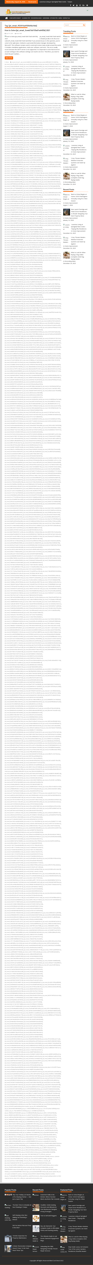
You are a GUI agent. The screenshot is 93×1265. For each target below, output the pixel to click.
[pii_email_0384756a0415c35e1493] (14, 75)
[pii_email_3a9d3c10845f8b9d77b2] (14, 293)
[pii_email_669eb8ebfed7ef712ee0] (33, 519)
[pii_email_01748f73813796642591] (52, 64)
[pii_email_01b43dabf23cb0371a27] (52, 66)
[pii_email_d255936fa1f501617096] (14, 978)
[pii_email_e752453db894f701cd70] (33, 1063)
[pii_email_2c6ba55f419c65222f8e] (14, 232)
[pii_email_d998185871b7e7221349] (51, 1013)
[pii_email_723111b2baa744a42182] (14, 571)
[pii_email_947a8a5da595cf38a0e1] (14, 734)
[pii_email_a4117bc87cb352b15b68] (14, 793)
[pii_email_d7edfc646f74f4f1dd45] (32, 1008)
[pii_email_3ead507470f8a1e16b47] (32, 321)
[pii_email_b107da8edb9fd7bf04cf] (33, 843)
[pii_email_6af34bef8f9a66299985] (13, 543)
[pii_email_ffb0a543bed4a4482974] (51, 1104)
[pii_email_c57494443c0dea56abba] (14, 934)
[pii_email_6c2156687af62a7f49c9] (52, 545)
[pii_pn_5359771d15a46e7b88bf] (48, 1121)
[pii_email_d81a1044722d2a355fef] (14, 1010)
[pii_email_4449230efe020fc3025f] (32, 349)
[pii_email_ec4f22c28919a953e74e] (33, 1074)
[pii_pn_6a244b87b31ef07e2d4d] (30, 1128)
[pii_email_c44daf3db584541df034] (32, 930)
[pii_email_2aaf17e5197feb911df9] (32, 225)
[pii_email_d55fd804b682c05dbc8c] (14, 993)
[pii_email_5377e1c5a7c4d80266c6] (33, 417)
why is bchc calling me (19, 1178)
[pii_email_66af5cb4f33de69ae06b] (14, 521)
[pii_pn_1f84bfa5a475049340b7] (13, 1113)
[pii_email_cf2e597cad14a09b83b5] (14, 963)
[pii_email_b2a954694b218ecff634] (33, 858)
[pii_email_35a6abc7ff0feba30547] (51, 271)
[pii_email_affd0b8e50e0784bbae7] (32, 836)
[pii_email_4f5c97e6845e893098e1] (33, 403)
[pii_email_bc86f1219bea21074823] (33, 900)
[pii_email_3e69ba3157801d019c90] (14, 319)
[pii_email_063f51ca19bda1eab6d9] (33, 81)
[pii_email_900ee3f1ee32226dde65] (33, 715)
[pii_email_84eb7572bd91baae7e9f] (14, 647)
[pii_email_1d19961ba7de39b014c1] (33, 171)
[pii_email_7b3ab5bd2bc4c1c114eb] (32, 606)
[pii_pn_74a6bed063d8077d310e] (31, 1130)
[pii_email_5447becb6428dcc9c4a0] (51, 421)
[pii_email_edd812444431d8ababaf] (14, 1078)
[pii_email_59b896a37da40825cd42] (33, 447)
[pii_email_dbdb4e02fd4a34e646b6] (14, 1024)
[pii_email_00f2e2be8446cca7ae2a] (33, 64)
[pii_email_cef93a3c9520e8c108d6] (33, 960)
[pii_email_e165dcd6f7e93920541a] (14, 1047)
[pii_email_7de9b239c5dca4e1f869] (14, 617)
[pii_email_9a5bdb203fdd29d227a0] (33, 760)
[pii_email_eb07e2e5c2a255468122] (52, 1071)
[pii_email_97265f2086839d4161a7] (52, 745)
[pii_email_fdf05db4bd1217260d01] (14, 1102)
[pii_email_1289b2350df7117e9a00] (33, 125)
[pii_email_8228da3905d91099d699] (50, 634)
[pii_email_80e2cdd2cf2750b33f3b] (51, 630)
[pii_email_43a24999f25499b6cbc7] (14, 343)
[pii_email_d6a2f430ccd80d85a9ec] (14, 1002)
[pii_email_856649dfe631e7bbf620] (52, 649)
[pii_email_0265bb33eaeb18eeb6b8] (33, 71)
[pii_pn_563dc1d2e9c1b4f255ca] (13, 1124)
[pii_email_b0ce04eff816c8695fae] (51, 841)
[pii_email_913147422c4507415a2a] (14, 723)
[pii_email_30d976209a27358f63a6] (34, 251)
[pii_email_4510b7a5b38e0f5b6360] (33, 351)
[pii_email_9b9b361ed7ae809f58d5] (33, 765)
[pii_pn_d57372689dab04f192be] (31, 1143)
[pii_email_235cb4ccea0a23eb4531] (14, 192)
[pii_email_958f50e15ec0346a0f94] (51, 739)
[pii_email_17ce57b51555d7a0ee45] (33, 149)
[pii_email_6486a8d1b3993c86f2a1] (14, 506)
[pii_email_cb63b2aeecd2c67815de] (14, 947)
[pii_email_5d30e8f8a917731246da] (52, 471)
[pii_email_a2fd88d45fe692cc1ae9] (14, 789)
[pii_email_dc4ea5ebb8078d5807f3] (33, 1024)
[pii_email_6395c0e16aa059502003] (14, 501)
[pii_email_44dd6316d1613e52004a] (14, 351)
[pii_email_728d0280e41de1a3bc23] (14, 573)
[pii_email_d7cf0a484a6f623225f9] (13, 1008)
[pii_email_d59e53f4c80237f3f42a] (33, 995)
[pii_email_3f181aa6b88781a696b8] (14, 323)
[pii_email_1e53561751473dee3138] (33, 173)
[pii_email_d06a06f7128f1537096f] (32, 965)
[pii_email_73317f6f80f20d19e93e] (33, 575)
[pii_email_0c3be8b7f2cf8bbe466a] (52, 103)
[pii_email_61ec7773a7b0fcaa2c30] (14, 497)
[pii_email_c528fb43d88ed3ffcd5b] (51, 932)
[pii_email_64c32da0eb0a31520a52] (14, 508)
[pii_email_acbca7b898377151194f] (52, 821)
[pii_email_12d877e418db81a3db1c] (14, 129)
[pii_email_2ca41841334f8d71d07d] (51, 232)
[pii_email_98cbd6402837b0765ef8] (33, 754)
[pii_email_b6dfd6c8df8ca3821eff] (51, 873)
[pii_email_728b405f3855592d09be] (52, 571)
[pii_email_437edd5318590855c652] (14, 340)
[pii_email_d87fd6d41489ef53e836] (51, 1010)
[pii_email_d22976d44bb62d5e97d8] (33, 976)
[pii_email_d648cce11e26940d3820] (14, 997)
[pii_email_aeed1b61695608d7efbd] (33, 832)
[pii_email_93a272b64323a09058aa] (14, 730)
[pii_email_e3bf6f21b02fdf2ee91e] (52, 1054)
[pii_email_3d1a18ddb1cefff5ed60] (33, 310)
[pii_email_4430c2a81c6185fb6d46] (52, 347)
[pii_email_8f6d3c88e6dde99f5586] (33, 710)
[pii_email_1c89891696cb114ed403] (14, 169)
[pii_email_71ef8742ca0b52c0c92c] (14, 569)
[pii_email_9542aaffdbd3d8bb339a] (32, 739)
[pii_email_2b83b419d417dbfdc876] (51, 225)
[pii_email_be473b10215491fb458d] (33, 910)
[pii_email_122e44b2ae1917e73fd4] (14, 123)
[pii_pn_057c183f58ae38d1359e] (38, 1106)
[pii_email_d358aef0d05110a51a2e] (14, 987)
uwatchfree (25, 1176)
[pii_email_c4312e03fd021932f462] (14, 930)
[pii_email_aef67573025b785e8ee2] (14, 834)
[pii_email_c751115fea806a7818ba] (14, 941)
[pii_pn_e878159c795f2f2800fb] (18, 1145)
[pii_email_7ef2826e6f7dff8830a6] (51, 621)
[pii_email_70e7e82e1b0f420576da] (14, 564)
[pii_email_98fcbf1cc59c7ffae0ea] (51, 754)
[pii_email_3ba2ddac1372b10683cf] (33, 299)
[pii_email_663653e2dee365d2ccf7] (14, 519)
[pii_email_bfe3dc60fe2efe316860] (13, 917)
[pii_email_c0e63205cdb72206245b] (14, 923)
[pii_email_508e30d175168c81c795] (14, 408)
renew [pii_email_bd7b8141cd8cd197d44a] (33, 1174)
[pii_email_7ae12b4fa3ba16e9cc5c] (52, 604)
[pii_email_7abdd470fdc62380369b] (33, 604)
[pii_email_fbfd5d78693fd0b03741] (14, 1100)
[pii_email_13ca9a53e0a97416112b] (33, 134)
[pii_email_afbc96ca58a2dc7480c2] (51, 834)
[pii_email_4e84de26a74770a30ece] (14, 401)
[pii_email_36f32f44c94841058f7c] (33, 277)
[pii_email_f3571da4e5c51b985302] (33, 1084)
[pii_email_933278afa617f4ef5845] (52, 728)
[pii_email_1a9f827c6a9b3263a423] (33, 155)
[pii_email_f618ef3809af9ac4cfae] (31, 1089)
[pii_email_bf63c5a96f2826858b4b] (52, 915)
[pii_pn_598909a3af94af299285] (30, 1126)
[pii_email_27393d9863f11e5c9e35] (33, 212)
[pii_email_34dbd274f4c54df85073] (33, 269)
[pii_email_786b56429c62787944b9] (33, 595)
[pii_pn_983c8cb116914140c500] (13, 1137)
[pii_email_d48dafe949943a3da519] (33, 989)
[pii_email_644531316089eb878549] (32, 504)
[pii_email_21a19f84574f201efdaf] (13, 186)
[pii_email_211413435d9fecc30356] (33, 184)
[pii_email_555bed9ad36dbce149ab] (51, 427)
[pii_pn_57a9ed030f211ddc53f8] (48, 1124)
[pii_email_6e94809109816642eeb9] (51, 556)
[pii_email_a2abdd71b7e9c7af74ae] (14, 786)
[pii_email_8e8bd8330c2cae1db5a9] (33, 704)
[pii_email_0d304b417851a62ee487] (51, 108)
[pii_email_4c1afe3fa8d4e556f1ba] (51, 386)
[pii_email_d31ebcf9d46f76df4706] (33, 984)
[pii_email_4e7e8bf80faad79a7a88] (52, 399)
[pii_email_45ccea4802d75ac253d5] (14, 353)
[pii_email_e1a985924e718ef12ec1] (52, 1047)
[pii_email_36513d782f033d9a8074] (14, 273)
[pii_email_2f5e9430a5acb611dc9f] (33, 242)
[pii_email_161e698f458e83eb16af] (52, 140)
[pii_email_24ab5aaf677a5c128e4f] (52, 201)
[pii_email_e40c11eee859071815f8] (14, 1056)
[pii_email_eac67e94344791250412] (32, 1071)
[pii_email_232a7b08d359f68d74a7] (33, 190)
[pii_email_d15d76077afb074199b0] (33, 971)
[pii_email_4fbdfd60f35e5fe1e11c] (51, 403)
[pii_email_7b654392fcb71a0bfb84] (52, 606)
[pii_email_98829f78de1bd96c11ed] (14, 754)
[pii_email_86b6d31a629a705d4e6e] (14, 658)
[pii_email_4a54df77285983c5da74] (14, 380)
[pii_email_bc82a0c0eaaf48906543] (14, 900)
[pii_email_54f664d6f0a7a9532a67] (14, 427)
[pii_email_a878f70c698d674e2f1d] (52, 808)
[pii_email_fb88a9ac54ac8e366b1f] (51, 1097)
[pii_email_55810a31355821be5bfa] (33, 430)
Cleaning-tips (26, 18)
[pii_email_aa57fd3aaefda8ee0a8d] (33, 817)
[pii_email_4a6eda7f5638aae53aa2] (52, 380)
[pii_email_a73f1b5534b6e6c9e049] (33, 804)
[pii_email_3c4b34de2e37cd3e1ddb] (51, 303)
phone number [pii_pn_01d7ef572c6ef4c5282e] (38, 1165)
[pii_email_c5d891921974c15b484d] (33, 934)
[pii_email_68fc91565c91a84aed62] (52, 532)
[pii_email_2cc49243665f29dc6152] (33, 234)
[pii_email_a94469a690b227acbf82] (33, 812)
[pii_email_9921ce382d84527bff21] (14, 756)
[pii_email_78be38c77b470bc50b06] (33, 597)
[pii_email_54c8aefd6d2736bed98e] (33, 425)
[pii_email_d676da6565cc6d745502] (14, 1000)
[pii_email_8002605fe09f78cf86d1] (13, 628)
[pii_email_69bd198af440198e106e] (33, 538)
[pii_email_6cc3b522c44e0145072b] (14, 549)
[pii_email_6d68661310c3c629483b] (51, 551)
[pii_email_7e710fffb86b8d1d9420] (14, 621)
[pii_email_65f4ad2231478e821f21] (32, 517)
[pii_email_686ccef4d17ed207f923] (14, 527)
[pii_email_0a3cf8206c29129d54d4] (14, 95)
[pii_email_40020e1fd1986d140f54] (32, 325)
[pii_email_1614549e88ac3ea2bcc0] (33, 140)
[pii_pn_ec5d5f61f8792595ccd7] (13, 1148)
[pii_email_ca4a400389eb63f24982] (32, 945)
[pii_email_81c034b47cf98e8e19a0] (52, 632)
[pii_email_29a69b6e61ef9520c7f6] (33, 223)
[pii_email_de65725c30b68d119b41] (33, 1037)
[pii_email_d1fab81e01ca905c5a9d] (33, 973)
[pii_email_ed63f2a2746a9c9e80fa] (51, 1076)
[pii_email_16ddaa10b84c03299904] (51, 145)
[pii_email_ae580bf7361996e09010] (33, 830)
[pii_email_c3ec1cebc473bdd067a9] (32, 928)
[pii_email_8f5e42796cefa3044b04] (51, 708)
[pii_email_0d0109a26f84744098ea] (32, 108)
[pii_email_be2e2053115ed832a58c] (14, 908)
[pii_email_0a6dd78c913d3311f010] (33, 97)
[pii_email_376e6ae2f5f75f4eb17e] (51, 279)
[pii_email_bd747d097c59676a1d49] (33, 904)
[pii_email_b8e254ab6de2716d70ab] (14, 882)
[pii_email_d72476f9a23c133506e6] (33, 1004)
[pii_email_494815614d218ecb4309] (14, 373)
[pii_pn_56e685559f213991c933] (30, 1124)
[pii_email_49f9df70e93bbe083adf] (32, 377)
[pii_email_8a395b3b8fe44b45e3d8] (33, 680)
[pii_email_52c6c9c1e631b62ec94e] (32, 414)
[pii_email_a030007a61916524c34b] (14, 773)
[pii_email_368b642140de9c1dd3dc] (14, 275)
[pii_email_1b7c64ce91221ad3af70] (33, 164)
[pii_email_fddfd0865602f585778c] (51, 1100)
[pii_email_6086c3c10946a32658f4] (51, 486)
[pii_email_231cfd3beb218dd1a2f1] (14, 190)
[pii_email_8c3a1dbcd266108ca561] (14, 693)
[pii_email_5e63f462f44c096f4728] (51, 477)
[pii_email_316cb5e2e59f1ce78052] (32, 253)
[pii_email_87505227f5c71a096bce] (14, 662)
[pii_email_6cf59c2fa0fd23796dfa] (51, 549)
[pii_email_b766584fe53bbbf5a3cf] (52, 876)
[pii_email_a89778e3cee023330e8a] (14, 810)
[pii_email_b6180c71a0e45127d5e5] (33, 871)
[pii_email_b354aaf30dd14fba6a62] (33, 860)
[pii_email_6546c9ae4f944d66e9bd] (33, 512)
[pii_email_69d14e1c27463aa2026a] (14, 541)
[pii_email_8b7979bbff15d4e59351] (33, 691)
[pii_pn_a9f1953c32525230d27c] (48, 1137)
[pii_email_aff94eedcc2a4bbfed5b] (14, 836)
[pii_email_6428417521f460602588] (51, 501)
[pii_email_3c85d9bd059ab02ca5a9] (51, 306)
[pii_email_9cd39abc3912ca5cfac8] (52, 765)
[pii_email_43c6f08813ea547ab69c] (52, 343)
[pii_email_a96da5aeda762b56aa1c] (14, 815)
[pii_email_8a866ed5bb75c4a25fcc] (14, 684)
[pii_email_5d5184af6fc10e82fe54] (33, 473)
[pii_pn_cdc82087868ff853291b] (30, 1141)
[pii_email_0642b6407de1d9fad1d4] (14, 84)
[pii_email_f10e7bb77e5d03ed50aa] (14, 1082)
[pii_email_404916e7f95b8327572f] (52, 327)
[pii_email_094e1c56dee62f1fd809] (14, 92)
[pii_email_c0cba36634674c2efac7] (52, 921)
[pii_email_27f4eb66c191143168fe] (33, 216)
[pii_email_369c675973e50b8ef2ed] (33, 275)
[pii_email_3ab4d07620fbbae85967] (14, 295)
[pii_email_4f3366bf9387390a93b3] (14, 403)
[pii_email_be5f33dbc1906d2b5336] (14, 913)
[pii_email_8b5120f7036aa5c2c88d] (52, 686)
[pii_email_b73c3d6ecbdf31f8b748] (14, 876)
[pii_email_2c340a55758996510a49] (14, 229)
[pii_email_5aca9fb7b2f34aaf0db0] (51, 451)
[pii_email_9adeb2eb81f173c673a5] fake (34, 762)
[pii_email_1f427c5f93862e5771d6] (14, 177)
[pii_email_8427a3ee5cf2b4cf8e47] (33, 643)
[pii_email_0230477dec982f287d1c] (33, 68)
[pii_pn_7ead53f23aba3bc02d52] (49, 1130)
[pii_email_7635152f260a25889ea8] (14, 591)
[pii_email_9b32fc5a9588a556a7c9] (14, 765)
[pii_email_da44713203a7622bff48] (33, 1017)
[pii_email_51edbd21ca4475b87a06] (14, 410)
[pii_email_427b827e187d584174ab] (14, 336)
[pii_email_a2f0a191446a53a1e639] (52, 786)
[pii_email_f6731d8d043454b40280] (50, 1089)
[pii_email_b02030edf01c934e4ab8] (14, 839)
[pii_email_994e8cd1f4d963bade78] (14, 758)
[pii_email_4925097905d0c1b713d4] (51, 371)
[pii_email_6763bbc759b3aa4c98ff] (51, 521)
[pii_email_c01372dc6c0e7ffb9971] (32, 917)
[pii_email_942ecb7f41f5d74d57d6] (52, 732)
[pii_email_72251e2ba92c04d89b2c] (32, 569)
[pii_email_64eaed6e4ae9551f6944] (14, 510)
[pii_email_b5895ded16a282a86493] (14, 871)
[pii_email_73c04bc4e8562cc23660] (33, 580)
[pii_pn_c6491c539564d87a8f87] (13, 1141)
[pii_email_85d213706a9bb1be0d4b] (33, 651)
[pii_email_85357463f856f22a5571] (51, 647)
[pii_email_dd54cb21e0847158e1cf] (33, 1028)
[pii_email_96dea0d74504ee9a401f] (14, 743)
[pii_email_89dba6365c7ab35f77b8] (14, 678)
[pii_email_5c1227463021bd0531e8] (52, 464)
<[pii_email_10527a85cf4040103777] (31, 1154)
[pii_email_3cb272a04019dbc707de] (33, 308)
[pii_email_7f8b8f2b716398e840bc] (14, 625)
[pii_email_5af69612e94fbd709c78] (52, 458)
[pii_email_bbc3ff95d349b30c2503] (33, 893)
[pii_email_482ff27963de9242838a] (52, 364)
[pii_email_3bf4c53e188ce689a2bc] (33, 301)
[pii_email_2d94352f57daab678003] (14, 238)
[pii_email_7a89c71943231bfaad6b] (32, 601)
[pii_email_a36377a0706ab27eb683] (14, 791)
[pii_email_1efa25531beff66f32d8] (51, 173)
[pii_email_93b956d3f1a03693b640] (14, 732)
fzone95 (46, 1161)
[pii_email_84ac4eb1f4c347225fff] (32, 645)
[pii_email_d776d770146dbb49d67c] (14, 1006)
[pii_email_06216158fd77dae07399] (14, 81)
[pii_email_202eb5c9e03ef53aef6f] (13, 182)
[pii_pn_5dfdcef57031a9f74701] (48, 1126)
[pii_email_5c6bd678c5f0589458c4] (32, 469)
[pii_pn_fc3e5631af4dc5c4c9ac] (30, 1152)
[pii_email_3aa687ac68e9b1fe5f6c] (52, 293)
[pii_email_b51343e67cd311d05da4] (33, 867)
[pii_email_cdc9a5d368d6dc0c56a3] (33, 956)
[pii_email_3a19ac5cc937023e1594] (14, 290)
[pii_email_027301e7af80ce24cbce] (14, 73)
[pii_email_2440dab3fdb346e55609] (33, 197)
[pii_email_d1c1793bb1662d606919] (14, 973)
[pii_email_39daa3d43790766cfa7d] (14, 288)
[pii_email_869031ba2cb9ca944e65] (33, 656)
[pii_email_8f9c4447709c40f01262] (51, 710)
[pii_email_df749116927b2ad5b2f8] (14, 1041)
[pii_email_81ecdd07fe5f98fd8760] (14, 634)
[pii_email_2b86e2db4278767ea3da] (14, 227)
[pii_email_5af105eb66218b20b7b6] (33, 456)
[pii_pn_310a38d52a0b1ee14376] (47, 1115)
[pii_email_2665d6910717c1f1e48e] (14, 210)
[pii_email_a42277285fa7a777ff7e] (33, 793)
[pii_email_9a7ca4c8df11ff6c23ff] (51, 760)
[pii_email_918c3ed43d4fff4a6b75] (52, 723)
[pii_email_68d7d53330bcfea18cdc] (33, 530)
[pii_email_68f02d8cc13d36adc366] (33, 532)
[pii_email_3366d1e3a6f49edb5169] (14, 262)
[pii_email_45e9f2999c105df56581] (33, 353)
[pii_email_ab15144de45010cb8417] (14, 819)
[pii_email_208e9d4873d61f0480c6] (51, 182)
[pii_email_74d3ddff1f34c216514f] (33, 584)
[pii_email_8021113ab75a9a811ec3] (51, 628)
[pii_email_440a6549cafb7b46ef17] (51, 345)
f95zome (36, 1161)
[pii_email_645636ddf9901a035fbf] (52, 504)
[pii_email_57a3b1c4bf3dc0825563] (14, 438)
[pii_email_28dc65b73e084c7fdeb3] (52, 221)
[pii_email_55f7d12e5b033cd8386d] (33, 434)
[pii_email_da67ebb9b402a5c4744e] (14, 1019)
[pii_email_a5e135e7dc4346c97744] (14, 799)
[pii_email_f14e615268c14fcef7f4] (32, 1082)
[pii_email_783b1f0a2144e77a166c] (14, 595)
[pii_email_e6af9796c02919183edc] (14, 1060)
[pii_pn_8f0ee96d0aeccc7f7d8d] (13, 1134)
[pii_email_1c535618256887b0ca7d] (51, 166)
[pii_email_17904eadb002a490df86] (14, 149)
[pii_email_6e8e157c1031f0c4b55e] (33, 556)
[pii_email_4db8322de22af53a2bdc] (14, 393)
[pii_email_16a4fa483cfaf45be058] (33, 145)
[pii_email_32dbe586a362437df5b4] (14, 260)
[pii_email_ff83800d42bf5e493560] (14, 1104)
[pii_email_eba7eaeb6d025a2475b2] (14, 1074)
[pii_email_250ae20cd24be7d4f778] (51, 203)
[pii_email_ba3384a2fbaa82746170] (14, 886)
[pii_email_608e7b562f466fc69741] (14, 488)
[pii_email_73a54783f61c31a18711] (14, 580)
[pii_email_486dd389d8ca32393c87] (32, 366)
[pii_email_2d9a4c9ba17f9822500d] (33, 238)
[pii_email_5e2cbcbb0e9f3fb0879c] (33, 477)
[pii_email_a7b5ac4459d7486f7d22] (33, 806)
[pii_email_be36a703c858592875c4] (33, 908)
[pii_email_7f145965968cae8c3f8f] (13, 623)
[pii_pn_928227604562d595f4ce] (30, 1134)
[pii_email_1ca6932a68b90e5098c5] (33, 169)
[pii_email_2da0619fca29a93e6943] (52, 238)
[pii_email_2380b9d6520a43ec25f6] (52, 192)
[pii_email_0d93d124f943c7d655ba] (14, 110)
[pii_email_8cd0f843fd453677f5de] (14, 695)
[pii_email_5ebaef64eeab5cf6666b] (33, 480)
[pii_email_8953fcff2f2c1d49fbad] (50, 673)
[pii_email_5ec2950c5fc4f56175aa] (51, 480)
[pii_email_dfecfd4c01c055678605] (32, 1043)
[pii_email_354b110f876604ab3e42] (14, 271)
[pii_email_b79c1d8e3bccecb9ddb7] (14, 878)
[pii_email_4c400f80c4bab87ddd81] (14, 388)
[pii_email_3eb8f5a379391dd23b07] (51, 321)
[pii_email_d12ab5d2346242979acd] (14, 969)
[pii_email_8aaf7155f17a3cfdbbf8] (32, 684)
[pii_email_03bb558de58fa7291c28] (33, 75)
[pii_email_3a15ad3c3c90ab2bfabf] (33, 288)
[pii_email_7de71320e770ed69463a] (33, 615)
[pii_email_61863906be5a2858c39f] (14, 495)
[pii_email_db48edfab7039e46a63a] (14, 1021)
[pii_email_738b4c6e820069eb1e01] (51, 578)
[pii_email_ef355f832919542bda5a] (14, 1080)
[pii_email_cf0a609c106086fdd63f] (51, 960)
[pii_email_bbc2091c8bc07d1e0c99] (14, 893)
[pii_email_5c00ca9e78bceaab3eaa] (33, 464)
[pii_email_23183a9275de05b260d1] (51, 188)
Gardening (46, 18)
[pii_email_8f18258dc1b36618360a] (14, 708)
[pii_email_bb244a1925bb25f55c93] (14, 889)
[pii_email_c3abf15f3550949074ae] (14, 928)
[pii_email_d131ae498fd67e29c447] (33, 969)
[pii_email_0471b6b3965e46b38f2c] (14, 77)
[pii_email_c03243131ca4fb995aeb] (51, 917)
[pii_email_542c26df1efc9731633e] (14, 421)
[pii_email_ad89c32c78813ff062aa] (14, 828)
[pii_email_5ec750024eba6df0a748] (14, 482)
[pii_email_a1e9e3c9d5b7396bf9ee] (33, 780)
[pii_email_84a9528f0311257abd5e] (14, 645)
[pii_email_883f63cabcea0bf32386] (14, 671)
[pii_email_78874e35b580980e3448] (14, 597)
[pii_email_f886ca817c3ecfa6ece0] (51, 1093)
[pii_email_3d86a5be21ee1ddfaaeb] (33, 312)
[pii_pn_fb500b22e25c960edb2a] (48, 1150)
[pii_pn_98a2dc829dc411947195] (30, 1137)
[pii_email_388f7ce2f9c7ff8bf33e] (51, 284)
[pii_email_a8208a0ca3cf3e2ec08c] (52, 806)
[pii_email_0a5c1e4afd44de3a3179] (14, 97)
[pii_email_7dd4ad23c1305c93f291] (14, 615)
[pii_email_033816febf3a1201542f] (51, 73)
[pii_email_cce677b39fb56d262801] (50, 952)
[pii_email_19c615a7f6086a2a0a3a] (14, 155)
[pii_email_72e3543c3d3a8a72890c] (14, 575)
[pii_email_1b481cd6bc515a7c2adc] (33, 162)
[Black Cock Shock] (6, 18)
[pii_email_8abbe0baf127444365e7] (51, 684)
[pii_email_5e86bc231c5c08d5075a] (14, 480)
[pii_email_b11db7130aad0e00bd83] (14, 845)
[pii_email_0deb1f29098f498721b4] (14, 112)
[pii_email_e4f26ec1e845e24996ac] (14, 1058)
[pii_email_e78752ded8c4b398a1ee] (33, 1065)
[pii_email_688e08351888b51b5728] (32, 527)
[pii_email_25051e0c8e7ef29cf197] (13, 203)
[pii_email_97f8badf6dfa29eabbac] (33, 752)
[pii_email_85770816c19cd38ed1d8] (14, 651)
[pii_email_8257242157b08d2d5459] (14, 638)
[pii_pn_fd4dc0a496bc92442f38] (46, 1152)
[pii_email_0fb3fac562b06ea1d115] (14, 114)
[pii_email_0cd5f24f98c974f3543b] (13, 108)
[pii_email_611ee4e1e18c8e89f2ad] (14, 490)
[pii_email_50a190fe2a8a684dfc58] (33, 408)
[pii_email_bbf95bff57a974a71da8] (33, 897)
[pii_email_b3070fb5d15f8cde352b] (51, 858)
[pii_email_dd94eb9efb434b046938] (33, 1030)
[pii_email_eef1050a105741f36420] (51, 1078)
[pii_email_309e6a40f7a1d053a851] (14, 249)
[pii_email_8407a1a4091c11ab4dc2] (14, 643)
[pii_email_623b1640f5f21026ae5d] (52, 497)
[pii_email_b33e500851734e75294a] (14, 860)
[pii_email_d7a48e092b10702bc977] (33, 1006)
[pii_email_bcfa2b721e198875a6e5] (14, 902)
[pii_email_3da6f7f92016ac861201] (52, 312)
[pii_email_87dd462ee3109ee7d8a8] (14, 665)
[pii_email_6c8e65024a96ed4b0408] (14, 547)
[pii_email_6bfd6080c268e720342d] (33, 545)
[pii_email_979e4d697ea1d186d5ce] (14, 749)
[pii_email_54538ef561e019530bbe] (14, 423)
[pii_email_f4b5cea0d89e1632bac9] (14, 1087)
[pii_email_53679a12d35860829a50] (14, 417)
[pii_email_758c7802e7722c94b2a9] (32, 586)
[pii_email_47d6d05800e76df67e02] (33, 362)
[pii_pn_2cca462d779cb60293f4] (30, 1115)
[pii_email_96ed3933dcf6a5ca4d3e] (52, 743)
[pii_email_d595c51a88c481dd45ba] (14, 995)
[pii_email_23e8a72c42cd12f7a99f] (32, 195)
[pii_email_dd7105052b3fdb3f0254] (14, 1030)
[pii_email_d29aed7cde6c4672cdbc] (33, 980)
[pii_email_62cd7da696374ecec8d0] (14, 499)
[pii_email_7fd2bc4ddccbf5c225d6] (51, 625)
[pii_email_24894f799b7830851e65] (33, 201)
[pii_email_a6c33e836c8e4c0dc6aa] (52, 802)
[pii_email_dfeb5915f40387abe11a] (14, 1043)
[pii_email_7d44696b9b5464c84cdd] (14, 612)
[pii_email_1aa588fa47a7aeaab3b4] (51, 155)
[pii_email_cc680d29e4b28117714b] (33, 950)
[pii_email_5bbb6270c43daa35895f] (51, 462)
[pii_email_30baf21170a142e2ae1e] (33, 249)
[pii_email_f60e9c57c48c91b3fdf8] (13, 1089)
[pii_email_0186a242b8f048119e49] (14, 66)
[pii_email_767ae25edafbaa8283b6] (51, 591)
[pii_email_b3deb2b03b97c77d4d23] (33, 863)
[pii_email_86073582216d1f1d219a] (14, 654)
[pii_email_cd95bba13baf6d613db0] (14, 956)
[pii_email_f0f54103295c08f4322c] (50, 1080)
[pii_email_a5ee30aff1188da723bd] (33, 799)
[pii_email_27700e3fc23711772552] (52, 212)
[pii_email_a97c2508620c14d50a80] (33, 815)
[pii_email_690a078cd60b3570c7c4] (14, 534)
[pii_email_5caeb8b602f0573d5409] (14, 471)
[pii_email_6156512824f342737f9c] (32, 490)
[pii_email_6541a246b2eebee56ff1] (14, 512)
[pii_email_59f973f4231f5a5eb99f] (51, 449)
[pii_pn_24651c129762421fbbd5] (47, 1113)
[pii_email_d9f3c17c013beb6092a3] (33, 1015)
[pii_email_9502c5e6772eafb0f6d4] (52, 736)
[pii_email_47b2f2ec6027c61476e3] (14, 362)
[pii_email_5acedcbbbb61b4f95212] (14, 454)
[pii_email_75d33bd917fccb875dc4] (14, 588)
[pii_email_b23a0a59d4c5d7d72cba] (33, 854)
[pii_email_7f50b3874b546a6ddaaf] (32, 623)
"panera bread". (16, 62)
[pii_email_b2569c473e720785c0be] (14, 856)
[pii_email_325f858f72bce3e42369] (14, 258)
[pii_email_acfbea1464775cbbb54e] (50, 826)
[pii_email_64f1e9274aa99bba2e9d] (33, 510)
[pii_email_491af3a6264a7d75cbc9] (32, 371)
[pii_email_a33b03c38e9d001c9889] (51, 789)
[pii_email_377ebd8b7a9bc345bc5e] (14, 282)
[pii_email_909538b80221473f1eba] (33, 719)
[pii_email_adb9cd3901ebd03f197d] (51, 828)
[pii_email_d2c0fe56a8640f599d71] (33, 982)
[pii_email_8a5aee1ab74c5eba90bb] (14, 682)
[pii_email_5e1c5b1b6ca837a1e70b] (14, 477)
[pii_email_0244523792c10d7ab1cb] (14, 71)
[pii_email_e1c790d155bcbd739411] (33, 1050)
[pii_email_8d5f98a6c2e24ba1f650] (14, 699)
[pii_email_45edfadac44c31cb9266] (51, 353)
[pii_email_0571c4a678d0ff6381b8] (51, 77)
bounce (52, 1156)
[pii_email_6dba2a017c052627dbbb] (14, 554)
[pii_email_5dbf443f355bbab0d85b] (51, 473)
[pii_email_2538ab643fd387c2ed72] (14, 205)
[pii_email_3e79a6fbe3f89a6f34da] (33, 319)
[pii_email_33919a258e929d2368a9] (33, 262)
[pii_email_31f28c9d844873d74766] (33, 256)
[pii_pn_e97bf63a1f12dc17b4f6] (34, 1145)
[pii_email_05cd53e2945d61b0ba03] (14, 79)
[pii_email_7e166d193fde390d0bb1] (33, 617)
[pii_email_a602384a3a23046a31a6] (52, 799)
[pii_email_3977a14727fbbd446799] (32, 286)
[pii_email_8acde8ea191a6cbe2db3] (14, 686)
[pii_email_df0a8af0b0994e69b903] (32, 1039)
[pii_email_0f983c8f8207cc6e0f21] (51, 112)
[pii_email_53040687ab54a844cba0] (51, 414)
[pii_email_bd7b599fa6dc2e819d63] (14, 906)
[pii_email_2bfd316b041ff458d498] (33, 227)
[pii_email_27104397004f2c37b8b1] (14, 212)
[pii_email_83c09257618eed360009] (51, 641)
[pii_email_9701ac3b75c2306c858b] (33, 745)
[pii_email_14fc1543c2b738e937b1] (14, 138)
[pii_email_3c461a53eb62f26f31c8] (33, 303)
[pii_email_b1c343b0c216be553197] (33, 852)
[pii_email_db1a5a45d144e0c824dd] (33, 1019)
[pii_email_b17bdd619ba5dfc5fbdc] (14, 849)
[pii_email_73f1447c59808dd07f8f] (51, 580)
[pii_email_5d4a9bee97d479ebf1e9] (14, 473)
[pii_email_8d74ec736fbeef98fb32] (32, 699)
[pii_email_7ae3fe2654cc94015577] (14, 606)
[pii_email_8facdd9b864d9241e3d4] (33, 712)
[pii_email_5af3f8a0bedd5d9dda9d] (33, 458)
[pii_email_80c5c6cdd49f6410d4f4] (33, 630)
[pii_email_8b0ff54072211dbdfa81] (33, 686)
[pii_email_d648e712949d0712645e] (33, 997)
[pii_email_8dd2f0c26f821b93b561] (14, 702)
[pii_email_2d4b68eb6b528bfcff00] (14, 236)
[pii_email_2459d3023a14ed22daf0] (14, 199)
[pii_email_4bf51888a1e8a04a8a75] (33, 386)
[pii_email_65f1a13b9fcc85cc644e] (13, 517)
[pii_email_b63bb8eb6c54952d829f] (14, 873)
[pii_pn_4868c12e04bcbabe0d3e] (48, 1119)
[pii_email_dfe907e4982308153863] (51, 1041)
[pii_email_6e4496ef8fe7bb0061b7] (14, 556)
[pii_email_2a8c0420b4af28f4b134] (51, 223)
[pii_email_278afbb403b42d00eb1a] (14, 214)
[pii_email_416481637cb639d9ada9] (33, 330)
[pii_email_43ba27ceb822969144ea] (33, 343)
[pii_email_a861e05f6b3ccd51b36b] (33, 808)
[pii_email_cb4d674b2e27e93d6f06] (51, 945)
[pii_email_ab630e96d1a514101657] (33, 819)
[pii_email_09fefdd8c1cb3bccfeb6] (51, 92)
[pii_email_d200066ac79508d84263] (14, 976)
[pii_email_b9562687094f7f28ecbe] (52, 882)
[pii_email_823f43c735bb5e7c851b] (33, 636)
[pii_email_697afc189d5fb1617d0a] (33, 536)
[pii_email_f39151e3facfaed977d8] (51, 1084)
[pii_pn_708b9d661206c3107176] (48, 1128)
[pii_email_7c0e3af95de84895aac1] (14, 610)
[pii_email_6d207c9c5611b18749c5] (32, 551)
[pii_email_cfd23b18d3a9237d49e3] (33, 963)
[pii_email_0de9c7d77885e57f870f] (52, 110)
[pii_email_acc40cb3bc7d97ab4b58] (14, 823)
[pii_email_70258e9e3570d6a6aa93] (33, 560)
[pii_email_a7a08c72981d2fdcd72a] (14, 806)
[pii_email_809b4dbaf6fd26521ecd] (14, 630)
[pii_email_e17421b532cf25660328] (33, 1047)
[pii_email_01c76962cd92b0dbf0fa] (14, 68)
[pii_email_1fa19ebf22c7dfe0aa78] (32, 177)
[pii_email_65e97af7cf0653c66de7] (32, 514)
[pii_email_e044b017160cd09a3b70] (51, 1043)
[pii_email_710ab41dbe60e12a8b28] (33, 564)
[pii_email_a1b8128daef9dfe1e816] (14, 778)
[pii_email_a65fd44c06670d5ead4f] (33, 802)
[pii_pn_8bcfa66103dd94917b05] (48, 1132)
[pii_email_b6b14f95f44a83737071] (33, 873)
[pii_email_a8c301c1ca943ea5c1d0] (14, 812)
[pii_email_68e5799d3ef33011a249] (14, 532)
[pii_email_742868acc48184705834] (14, 582)
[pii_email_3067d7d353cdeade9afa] (51, 247)
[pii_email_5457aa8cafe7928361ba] (33, 423)
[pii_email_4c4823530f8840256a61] (33, 388)
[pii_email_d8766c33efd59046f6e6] (33, 1010)
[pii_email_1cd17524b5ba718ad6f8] (14, 171)
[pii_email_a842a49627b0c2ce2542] (14, 808)
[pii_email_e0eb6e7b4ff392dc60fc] (52, 1045)
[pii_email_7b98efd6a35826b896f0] (14, 608)
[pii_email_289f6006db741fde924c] (14, 221)
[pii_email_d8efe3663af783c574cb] (14, 1013)
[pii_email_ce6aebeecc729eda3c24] (33, 958)
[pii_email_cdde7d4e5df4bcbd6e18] (14, 958)
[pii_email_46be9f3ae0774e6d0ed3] (32, 358)
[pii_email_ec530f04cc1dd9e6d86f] (52, 1074)
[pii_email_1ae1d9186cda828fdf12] (33, 160)
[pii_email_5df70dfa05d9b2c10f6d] (14, 475)
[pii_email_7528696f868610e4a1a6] (52, 584)
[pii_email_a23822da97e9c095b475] (33, 782)
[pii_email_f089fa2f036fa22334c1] (32, 1080)
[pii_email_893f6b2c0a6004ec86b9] (14, 673)
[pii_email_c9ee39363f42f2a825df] (13, 945)
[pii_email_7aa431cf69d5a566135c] (51, 601)
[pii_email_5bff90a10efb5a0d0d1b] (14, 464)
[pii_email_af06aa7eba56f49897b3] (33, 834)
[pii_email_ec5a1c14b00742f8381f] (14, 1076)
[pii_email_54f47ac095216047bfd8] (52, 425)
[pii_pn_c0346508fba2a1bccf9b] (47, 1139)
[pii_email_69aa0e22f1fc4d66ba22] (52, 536)
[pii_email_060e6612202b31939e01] (33, 79)
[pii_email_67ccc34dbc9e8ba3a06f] (14, 525)
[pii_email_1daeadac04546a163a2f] (14, 173)
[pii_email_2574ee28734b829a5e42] (14, 208)
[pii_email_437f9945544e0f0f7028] (33, 340)
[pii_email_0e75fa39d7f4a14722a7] (33, 112)
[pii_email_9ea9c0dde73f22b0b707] (33, 769)
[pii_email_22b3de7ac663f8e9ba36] (32, 188)
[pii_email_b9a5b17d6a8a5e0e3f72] (52, 884)
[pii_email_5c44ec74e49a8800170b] (32, 467)
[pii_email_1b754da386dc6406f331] (14, 164)
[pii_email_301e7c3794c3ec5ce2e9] (32, 245)
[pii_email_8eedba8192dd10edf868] (33, 706)
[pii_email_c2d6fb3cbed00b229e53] (51, 923)
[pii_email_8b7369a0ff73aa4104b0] (14, 691)
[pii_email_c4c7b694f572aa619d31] (51, 930)
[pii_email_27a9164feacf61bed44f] (33, 214)
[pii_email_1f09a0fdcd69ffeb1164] (51, 175)
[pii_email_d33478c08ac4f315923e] (51, 984)
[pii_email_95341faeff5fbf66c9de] (13, 739)
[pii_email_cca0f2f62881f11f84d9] (13, 952)
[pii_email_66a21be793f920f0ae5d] (52, 519)
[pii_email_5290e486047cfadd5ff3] (13, 414)
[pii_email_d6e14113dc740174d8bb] (14, 1004)
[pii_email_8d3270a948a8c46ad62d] (14, 697)
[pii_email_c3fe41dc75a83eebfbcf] (51, 928)
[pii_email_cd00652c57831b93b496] (14, 954)
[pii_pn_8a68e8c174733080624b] (31, 1132)
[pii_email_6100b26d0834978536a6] (51, 488)
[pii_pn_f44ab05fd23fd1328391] (13, 1150)
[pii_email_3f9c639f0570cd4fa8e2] (51, 323)
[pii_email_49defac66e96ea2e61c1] (52, 375)
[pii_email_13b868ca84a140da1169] (14, 134)
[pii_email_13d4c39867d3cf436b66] (14, 136)
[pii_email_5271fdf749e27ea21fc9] (50, 412)
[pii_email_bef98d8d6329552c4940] (14, 915)
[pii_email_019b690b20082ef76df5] (33, 66)
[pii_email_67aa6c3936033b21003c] (33, 523)
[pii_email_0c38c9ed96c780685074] (33, 103)
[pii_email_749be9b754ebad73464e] (14, 584)
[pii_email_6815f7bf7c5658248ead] (51, 525)
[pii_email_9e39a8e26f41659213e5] (52, 767)
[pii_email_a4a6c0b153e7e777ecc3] (51, 793)
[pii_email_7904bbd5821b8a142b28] (14, 599)
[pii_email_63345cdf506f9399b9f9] (33, 499)
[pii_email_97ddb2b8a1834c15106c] (14, 752)
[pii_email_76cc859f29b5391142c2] (33, 593)
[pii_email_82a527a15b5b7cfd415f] (52, 638)
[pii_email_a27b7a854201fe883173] (33, 784)
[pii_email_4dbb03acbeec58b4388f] (33, 393)
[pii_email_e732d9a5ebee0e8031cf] (14, 1063)
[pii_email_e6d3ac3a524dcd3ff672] (33, 1060)
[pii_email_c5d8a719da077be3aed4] (14, 936)
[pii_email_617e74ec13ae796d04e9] (14, 493)
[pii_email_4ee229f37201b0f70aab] (33, 401)
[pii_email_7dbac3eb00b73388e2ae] (33, 612)
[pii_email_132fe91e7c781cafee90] (52, 129)
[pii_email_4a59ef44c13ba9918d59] (33, 380)
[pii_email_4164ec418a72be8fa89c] (14, 332)
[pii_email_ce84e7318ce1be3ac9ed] (14, 960)
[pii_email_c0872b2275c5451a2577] (14, 921)
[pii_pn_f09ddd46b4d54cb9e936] (30, 1148)
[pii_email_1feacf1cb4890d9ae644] (14, 179)
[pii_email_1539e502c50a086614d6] (51, 138)
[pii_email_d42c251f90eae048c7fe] (33, 987)
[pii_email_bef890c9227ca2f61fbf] (52, 913)
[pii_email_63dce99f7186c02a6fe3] (33, 501)
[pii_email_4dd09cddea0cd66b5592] (33, 395)
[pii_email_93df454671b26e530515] (33, 732)
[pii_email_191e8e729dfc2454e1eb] (33, 151)
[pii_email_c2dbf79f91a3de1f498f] (32, 926)
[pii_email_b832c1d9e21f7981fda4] (33, 878)
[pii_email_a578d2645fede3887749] (14, 797)
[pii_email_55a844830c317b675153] (52, 430)
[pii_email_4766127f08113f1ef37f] (51, 360)
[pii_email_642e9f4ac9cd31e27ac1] (14, 504)
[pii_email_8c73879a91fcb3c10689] (51, 693)
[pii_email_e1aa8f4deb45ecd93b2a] (14, 1050)
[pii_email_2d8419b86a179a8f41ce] (51, 236)
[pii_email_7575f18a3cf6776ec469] (13, 586)
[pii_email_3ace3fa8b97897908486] (33, 295)
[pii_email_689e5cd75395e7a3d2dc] (14, 530)
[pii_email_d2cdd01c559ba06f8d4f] (52, 982)
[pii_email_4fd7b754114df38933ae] (14, 406)
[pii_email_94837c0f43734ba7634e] (33, 734)
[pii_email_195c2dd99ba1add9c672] (14, 153)
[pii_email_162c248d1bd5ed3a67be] (14, 142)
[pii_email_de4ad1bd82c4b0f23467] (14, 1037)
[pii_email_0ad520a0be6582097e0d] (14, 101)
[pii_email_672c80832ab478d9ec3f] (33, 521)
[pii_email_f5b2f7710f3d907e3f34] (51, 1087)
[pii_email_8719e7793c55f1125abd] (14, 660)
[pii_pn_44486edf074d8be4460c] (13, 1119)
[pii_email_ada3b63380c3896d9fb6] (32, 828)
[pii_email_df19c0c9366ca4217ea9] (51, 1039)
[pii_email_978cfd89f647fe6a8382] (51, 747)
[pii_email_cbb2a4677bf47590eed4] (14, 950)
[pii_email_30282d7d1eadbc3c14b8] (51, 245)
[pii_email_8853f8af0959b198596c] (32, 671)
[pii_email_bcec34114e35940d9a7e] (52, 900)
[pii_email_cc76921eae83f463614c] (52, 950)
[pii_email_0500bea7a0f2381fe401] (33, 77)
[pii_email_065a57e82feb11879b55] (33, 84)
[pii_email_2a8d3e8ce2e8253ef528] (14, 225)
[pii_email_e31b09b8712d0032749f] (33, 1054)
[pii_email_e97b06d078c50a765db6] (14, 1069)
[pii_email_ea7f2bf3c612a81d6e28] (14, 1071)
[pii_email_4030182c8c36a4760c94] (14, 327)
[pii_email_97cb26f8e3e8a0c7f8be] (52, 749)
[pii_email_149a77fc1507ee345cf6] (51, 136)
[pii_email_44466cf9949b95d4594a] (14, 349)
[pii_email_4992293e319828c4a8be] (33, 373)
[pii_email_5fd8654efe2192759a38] (32, 484)
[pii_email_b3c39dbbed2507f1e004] (14, 863)
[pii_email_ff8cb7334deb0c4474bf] (32, 1104)
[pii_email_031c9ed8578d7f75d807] (32, 73)
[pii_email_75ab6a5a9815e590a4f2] (51, 586)
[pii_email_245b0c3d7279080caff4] (33, 199)
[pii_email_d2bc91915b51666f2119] (14, 982)
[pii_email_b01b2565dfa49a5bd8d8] (51, 836)
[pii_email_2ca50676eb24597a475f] (14, 234)
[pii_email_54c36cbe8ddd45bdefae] (14, 425)
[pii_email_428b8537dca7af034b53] (33, 336)
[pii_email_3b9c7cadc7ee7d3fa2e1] (14, 299)
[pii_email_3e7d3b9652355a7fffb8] (51, 319)
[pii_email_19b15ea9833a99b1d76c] (33, 153)
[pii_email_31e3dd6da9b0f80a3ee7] (14, 256)
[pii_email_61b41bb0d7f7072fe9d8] (33, 495)
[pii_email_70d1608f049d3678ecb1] (33, 562)
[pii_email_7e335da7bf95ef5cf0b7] (33, 619)
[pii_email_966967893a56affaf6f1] (32, 741)
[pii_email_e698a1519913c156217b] (52, 1058)
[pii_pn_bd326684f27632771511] (30, 1139)
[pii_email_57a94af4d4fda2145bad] (33, 438)
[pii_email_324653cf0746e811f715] (52, 256)
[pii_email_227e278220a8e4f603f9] (51, 186)
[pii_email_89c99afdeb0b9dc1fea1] (51, 675)
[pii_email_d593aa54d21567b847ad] (33, 993)
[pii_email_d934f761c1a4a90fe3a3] (32, 1013)
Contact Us (66, 18)
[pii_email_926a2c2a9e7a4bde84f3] (51, 725)
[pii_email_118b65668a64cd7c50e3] (14, 121)
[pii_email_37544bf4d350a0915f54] (33, 279)
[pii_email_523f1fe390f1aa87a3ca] (32, 412)
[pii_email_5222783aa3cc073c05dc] (14, 412)
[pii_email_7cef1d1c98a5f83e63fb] (51, 610)
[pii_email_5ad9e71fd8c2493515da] (33, 454)
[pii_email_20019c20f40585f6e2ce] (32, 179)
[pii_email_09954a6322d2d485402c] (32, 92)
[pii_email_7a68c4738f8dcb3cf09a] (33, 599)
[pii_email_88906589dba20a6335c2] (51, 671)
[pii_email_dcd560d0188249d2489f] (14, 1028)
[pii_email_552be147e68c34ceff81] (32, 427)
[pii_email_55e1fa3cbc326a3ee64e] (14, 434)
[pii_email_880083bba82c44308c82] (33, 665)
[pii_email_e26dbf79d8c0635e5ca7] (33, 1052)
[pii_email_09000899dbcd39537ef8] (33, 90)
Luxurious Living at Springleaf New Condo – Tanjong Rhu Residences (61, 2)
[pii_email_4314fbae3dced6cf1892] (33, 338)
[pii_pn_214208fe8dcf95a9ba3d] (30, 1113)
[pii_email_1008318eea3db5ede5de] (33, 114)
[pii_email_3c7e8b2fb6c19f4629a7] (32, 306)
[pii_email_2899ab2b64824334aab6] (51, 219)
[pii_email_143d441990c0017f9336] (33, 136)
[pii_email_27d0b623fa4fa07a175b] (14, 216)
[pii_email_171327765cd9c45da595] (32, 147)
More (60, 18)
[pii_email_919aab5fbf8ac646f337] (13, 725)
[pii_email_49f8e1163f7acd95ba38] (14, 377)
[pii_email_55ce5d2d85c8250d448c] (33, 432)
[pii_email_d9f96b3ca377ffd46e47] (52, 1015)
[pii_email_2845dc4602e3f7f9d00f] (32, 219)
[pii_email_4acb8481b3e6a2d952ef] (33, 382)
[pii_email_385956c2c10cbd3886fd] (33, 284)
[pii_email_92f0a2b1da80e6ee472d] (33, 728)
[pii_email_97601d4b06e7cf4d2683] (33, 747)
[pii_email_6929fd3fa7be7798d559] (33, 534)
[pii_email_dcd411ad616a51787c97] (33, 1026)
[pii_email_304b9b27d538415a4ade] (14, 247)
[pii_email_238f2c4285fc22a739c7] (13, 195)
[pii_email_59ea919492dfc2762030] (33, 449)
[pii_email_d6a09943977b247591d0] (33, 1000)
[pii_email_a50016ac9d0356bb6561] (51, 795)
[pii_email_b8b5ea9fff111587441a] (33, 880)
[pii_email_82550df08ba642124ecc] (52, 636)
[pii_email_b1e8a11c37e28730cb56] (14, 854)
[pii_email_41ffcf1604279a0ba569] (51, 332)
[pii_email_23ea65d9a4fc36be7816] (51, 195)
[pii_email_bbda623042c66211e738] (14, 897)
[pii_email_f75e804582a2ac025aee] (51, 1091)
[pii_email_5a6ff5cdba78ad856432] (33, 451)
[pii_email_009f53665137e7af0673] (49, 62)
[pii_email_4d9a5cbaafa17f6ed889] (52, 390)
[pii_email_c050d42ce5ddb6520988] (33, 919)
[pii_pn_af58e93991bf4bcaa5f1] (13, 1139)
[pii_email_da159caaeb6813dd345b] (14, 1017)
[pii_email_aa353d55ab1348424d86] (14, 817)
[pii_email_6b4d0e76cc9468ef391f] (32, 543)
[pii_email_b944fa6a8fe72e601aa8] (33, 882)
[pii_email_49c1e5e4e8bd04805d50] (33, 375)
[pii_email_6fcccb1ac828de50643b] (14, 560)
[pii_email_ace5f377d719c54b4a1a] (52, 823)
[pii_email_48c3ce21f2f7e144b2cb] (14, 369)
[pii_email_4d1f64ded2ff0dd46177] (14, 390)
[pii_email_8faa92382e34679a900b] (14, 712)
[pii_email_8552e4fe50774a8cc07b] (33, 649)
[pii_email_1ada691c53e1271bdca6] (33, 158)
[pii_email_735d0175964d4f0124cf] (14, 578)
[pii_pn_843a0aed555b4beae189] (13, 1132)
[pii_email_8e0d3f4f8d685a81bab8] (52, 702)
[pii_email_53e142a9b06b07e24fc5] (33, 419)
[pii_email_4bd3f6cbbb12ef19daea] (14, 386)
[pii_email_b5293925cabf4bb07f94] (33, 869)
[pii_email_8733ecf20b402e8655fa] (33, 660)
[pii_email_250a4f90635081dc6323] (32, 203)
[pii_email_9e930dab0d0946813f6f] (14, 769)
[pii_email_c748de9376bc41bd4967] (33, 939)
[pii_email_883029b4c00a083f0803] (33, 669)
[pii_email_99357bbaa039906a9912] (32, 756)
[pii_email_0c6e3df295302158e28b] (32, 105)
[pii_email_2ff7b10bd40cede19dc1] (51, 242)
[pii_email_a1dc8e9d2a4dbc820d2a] (33, 778)
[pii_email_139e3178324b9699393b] (33, 132)
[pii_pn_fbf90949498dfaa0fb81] (13, 1152)
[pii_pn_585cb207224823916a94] (13, 1126)
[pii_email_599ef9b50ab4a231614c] (33, 445)
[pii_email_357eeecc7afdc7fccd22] (32, 271)
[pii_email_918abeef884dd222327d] (33, 723)
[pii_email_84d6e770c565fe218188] (51, 645)
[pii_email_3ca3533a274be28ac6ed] (14, 308)
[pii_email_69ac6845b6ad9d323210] (14, 538)
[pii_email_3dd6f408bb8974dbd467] (14, 316)
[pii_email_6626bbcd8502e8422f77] (51, 517)
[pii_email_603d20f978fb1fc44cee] (32, 486)
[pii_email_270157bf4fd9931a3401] (51, 210)
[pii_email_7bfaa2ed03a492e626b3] (33, 608)
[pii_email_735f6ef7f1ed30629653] (32, 578)
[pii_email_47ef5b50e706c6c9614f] (33, 364)
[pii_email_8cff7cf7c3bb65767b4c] (51, 695)
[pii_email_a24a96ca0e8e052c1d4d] (14, 784)
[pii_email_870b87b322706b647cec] (33, 658)
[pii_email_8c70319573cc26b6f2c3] (33, 693)
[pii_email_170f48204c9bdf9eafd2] (14, 147)
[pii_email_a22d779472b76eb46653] (14, 782)
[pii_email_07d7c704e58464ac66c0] (52, 86)
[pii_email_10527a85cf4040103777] (14, 118)
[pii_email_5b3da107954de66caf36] (33, 460)
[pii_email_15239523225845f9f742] (33, 138)
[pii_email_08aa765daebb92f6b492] (33, 88)
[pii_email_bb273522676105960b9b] (33, 889)
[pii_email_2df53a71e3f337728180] (32, 240)
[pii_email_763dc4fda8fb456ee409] (33, 591)
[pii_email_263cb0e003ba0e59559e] (33, 208)
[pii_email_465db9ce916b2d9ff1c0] (32, 356)
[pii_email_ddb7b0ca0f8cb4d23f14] (14, 1034)
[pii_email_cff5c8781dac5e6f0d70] (13, 965)
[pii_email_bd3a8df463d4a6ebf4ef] (33, 902)
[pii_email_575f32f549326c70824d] (33, 436)
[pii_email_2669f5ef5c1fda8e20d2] (32, 210)
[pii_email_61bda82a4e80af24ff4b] (52, 495)
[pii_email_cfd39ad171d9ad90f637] (52, 963)
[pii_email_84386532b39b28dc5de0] (51, 643)
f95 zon (31, 1161)
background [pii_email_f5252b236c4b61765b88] (36, 1156)
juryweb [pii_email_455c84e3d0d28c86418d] (35, 1163)
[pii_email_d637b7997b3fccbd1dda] (51, 995)
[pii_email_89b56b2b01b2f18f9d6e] (32, 675)
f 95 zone (26, 1161)
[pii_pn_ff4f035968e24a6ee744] (13, 1154)
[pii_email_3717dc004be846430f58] (51, 277)
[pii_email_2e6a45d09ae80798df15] (51, 240)
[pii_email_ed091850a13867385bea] (32, 1076)
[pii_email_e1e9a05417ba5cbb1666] (14, 1052)
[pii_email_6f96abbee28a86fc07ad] (33, 558)
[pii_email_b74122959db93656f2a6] (33, 876)
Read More (9, 58)
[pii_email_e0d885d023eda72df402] (33, 1045)
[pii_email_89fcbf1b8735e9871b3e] (33, 678)
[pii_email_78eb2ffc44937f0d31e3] (52, 597)
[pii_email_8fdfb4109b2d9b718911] (14, 715)
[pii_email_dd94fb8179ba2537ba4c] (14, 1032)
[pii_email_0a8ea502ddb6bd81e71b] (14, 99)
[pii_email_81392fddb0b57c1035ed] (14, 632)
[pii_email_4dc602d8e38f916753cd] (14, 395)
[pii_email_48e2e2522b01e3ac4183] (51, 369)
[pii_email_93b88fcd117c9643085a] (33, 730)
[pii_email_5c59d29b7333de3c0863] (51, 467)
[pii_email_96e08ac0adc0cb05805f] (33, 743)
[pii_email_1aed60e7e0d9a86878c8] (14, 162)
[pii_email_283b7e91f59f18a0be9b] (14, 219)
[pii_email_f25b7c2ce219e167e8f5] (51, 1082)
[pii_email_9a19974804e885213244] (14, 760)
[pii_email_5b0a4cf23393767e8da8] (14, 460)
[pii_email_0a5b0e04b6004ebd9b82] (33, 95)
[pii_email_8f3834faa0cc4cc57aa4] (32, 708)
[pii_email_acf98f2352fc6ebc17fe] (32, 826)
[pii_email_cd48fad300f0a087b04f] (33, 954)
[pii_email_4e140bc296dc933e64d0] (14, 397)
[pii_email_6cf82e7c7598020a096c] (14, 551)
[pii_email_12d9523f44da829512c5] (33, 129)
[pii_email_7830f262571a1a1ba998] (52, 593)
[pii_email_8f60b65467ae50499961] (14, 710)
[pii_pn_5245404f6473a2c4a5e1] (31, 1121)
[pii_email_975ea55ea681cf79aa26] (14, 747)
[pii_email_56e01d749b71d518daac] (14, 436)
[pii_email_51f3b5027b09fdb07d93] (33, 410)
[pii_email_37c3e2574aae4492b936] (14, 284)
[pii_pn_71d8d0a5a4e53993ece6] (13, 1130)
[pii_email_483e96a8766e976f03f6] (14, 366)
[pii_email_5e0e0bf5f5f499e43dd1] (51, 475)
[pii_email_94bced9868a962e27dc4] (33, 736)
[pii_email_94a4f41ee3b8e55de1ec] (14, 736)
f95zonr (41, 1161)
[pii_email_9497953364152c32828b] (52, 734)
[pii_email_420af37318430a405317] (14, 334)
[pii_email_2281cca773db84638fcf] (14, 188)
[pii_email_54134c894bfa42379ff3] (51, 419)
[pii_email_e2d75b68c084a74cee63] (14, 1054)
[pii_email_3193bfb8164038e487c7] (51, 253)
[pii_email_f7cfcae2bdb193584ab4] (14, 1093)
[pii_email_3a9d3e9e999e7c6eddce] (33, 293)
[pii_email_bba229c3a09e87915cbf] (14, 891)
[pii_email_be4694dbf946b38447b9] (14, 910)
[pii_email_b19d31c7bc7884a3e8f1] (33, 849)
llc (24, 1165)
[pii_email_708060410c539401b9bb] (14, 562)
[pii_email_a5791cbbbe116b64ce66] (33, 797)
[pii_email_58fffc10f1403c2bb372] (13, 443)
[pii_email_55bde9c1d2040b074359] (14, 432)
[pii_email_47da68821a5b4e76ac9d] (14, 364)
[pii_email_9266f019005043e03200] (32, 725)
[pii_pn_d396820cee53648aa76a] (13, 1143)
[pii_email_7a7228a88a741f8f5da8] (52, 599)
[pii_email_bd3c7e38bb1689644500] (14, 904)
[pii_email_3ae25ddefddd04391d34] (14, 297)
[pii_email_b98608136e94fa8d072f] (33, 884)
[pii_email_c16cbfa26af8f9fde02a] (32, 923)
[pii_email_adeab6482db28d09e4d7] (14, 830)
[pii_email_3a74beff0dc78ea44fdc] (51, 290)
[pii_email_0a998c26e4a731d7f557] (33, 99)
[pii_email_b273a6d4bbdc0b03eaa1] (33, 856)
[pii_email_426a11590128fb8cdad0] (33, 334)
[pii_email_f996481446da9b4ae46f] (51, 1095)
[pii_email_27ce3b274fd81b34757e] (52, 214)
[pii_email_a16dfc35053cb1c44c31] (52, 775)
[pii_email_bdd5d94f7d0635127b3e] (33, 906)
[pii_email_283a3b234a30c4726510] (51, 216)
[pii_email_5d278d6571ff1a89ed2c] (33, 471)
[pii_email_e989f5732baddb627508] (33, 1069)
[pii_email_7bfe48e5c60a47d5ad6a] (52, 608)
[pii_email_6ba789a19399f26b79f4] (51, 543)
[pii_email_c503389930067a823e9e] (32, 932)
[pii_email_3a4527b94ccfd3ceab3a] (33, 290)
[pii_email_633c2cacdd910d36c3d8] (51, 499)
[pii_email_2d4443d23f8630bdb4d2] (51, 234)
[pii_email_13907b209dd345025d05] (14, 132)
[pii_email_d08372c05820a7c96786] (14, 967)
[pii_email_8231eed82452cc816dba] (14, 636)
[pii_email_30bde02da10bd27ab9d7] (14, 251)
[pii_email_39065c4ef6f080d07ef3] (13, 286)
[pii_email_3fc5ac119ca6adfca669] (13, 325)
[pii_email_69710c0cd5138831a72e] (14, 536)
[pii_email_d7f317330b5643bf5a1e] (50, 1008)
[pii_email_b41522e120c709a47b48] (14, 865)
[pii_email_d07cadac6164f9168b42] (50, 965)
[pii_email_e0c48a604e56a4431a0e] (14, 1045)
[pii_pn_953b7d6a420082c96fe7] (47, 1134)
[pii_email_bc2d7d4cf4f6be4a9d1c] (52, 897)
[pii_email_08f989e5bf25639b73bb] (14, 90)
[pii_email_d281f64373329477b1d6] (14, 980)
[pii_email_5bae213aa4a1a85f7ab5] (32, 462)
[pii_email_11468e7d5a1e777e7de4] (51, 118)
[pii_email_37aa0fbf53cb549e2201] (33, 282)
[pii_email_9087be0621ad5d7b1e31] (14, 719)
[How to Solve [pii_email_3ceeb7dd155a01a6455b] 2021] (22, 36)
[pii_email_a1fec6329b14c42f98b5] (52, 780)
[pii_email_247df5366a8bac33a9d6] (14, 201)
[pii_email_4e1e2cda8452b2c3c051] (33, 397)
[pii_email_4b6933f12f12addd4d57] (14, 384)
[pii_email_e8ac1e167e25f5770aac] (51, 1067)
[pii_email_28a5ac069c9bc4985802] (33, 221)
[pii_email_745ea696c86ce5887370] (33, 582)
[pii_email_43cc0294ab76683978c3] (14, 345)
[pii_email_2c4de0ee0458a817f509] (33, 229)
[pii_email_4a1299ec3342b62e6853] (51, 377)
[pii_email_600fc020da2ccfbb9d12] (14, 486)
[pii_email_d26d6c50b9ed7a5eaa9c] (32, 978)
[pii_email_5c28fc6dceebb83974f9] (14, 467)
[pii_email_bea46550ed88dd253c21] (33, 913)
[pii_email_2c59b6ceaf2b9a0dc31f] (52, 229)
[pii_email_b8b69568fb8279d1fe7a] (51, 880)
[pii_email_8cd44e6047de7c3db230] (32, 695)
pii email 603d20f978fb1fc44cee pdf (39, 1171)
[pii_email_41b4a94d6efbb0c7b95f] (33, 332)
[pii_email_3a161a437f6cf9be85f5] (51, 288)
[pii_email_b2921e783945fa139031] (14, 858)
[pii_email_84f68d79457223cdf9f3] (33, 647)
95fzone (43, 1154)
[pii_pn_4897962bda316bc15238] (13, 1121)
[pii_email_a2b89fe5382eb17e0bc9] (33, 786)
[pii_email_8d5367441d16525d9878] (33, 697)
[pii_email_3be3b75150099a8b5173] (14, 301)
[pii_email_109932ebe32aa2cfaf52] (32, 118)
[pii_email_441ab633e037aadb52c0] (33, 347)
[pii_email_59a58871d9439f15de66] (14, 447)
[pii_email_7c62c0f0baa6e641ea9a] (33, 610)
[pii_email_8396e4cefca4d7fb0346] (32, 641)
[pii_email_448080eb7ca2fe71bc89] (51, 349)
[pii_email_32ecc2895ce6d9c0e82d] (52, 260)
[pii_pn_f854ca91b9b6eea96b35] (30, 1150)
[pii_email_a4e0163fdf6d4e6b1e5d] (32, 795)
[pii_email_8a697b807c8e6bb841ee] (33, 682)
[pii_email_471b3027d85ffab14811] (14, 360)
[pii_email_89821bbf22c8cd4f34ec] (14, 675)
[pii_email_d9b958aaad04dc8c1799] (14, 1015)
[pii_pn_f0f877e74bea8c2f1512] (48, 1148)
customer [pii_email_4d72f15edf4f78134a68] (35, 1158)
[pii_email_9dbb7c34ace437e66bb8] (32, 767)
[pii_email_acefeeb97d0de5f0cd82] (14, 826)
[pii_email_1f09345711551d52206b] (32, 175)
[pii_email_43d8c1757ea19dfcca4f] (33, 345)
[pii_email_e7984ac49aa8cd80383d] (14, 1067)
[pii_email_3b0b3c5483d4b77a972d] (33, 297)
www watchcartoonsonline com (34, 1178)
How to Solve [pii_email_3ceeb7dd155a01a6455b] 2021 (27, 30)
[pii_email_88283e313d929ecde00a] (14, 669)
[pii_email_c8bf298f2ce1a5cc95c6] (13, 943)
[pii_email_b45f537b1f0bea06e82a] (51, 865)
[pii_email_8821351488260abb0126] (14, 667)
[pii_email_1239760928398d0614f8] (33, 123)
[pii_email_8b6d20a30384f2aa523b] (33, 688)
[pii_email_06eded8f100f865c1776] (52, 84)
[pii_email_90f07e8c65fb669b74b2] (51, 721)
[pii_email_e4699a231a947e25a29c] (33, 1056)
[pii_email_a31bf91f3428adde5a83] (32, 789)
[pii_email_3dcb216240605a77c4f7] (33, 314)
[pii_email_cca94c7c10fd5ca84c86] (31, 952)
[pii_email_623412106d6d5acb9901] (32, 497)
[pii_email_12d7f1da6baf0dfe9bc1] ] (33, 127)
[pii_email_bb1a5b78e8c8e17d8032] (33, 886)
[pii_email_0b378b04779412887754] (33, 101)
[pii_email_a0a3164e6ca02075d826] (33, 773)
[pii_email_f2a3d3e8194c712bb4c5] (14, 1084)
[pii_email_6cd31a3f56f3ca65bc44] (33, 549)
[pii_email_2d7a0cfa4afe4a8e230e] (32, 236)
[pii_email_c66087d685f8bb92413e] (14, 939)
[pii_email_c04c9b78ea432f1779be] (14, 919)
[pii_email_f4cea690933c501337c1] (33, 1087)
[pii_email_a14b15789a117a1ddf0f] (33, 775)
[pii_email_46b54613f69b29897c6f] (14, 358)
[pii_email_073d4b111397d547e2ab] (32, 86)
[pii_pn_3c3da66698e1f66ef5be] (30, 1117)
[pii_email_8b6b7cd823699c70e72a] (14, 688)
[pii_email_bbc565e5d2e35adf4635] (52, 893)
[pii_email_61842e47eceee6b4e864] (33, 493)
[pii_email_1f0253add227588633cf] (14, 175)
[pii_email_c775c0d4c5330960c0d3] (33, 941)
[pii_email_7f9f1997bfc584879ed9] (32, 625)
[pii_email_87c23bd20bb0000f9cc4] (33, 662)
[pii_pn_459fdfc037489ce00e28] (30, 1119)
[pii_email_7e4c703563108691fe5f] (51, 619)
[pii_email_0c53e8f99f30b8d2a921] (14, 105)
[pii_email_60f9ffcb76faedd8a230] (32, 488)
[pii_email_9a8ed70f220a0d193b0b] (14, 762)
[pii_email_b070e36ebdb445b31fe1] (33, 839)
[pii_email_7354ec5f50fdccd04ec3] (51, 575)
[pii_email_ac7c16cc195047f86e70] (33, 821)
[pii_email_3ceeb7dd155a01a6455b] (14, 310)
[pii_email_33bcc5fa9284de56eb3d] (33, 264)
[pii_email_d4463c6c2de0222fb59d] (51, 987)
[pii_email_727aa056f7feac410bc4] (33, 571)
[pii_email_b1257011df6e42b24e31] (33, 845)
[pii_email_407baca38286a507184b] (14, 330)
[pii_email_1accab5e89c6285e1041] (14, 158)
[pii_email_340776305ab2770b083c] (14, 266)
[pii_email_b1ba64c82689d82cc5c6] (14, 852)
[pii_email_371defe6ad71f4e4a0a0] (14, 279)
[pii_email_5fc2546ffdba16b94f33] (13, 484)
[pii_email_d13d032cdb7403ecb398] (14, 971)
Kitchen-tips (53, 18)
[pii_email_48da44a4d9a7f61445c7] (32, 369)
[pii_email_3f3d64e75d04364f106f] (33, 323)
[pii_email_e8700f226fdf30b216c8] (33, 1067)
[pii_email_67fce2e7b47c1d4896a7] (33, 525)
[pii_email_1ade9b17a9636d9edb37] (14, 160)
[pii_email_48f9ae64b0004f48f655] (13, 371)
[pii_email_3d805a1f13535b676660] (14, 312)
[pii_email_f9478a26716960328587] (14, 1095)
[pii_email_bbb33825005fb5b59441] (33, 891)
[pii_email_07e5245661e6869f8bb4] (14, 88)
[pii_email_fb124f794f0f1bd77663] (32, 1097)
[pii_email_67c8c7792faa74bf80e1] (52, 523)
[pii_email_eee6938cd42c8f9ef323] (33, 1078)
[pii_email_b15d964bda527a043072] (33, 847)
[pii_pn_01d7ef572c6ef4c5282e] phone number (17, 1106)
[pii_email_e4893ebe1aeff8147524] (52, 1056)
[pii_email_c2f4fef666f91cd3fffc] (50, 926)
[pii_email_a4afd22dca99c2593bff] (13, 795)
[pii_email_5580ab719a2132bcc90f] (14, 430)
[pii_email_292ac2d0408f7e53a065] (14, 223)
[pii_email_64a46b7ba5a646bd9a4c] (33, 506)
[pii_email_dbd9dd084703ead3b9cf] (33, 1021)
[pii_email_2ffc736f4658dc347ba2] (13, 245)
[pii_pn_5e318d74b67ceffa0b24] (13, 1128)
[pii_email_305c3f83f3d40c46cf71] (33, 247)
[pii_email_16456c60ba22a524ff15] (33, 142)
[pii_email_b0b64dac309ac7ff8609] (33, 841)
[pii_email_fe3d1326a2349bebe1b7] (51, 1102)
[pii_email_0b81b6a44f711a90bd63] (14, 103)
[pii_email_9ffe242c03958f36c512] (35, 771)
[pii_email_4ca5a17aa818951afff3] (51, 388)
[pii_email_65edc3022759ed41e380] (51, 514)
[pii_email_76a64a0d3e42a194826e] (14, 593)
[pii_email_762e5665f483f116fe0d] (52, 588)
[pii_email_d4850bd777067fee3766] (14, 989)
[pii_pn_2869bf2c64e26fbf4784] (13, 1115)
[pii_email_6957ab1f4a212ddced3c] (52, 534)
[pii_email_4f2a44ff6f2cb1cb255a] (51, 401)
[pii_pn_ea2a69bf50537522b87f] (52, 1145)
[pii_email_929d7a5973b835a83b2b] (14, 728)
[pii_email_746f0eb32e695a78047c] (52, 582)
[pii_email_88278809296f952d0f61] (33, 667)
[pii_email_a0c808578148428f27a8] (52, 773)
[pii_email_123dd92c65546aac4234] (14, 125)
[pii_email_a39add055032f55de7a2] (33, 791)
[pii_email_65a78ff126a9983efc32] (13, 514)
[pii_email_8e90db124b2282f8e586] (14, 706)
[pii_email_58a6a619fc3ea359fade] (32, 440)
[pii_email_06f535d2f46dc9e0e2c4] (14, 86)
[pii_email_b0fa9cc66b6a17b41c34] (14, 843)
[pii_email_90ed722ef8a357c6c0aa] (33, 721)
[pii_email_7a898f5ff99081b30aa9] (13, 601)
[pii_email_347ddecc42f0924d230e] (33, 266)
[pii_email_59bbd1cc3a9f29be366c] (14, 449)
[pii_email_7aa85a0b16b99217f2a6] (14, 604)
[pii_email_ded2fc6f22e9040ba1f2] (14, 1039)
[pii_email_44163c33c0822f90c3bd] (14, 347)
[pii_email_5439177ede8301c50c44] (32, 421)
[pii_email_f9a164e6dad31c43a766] (14, 1097)
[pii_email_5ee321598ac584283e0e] (33, 482)
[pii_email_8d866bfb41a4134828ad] (51, 699)
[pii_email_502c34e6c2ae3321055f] (52, 406)
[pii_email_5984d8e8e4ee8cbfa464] (51, 443)
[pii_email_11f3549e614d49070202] (33, 121)
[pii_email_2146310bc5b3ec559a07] (51, 184)
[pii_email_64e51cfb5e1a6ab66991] (52, 508)
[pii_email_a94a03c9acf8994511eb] (52, 812)
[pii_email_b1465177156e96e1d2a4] (14, 847)
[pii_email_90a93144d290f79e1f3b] (14, 721)
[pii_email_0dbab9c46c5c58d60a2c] (33, 110)
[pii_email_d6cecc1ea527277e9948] (33, 1002)
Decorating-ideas (36, 18)
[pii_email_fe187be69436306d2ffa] (33, 1102)
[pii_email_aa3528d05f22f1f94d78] (52, 815)
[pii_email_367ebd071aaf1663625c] (33, 273)
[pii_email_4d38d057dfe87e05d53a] (33, 390)
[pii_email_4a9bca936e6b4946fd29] (14, 382)
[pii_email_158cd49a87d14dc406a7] (14, 140)
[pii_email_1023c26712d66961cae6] (14, 116)
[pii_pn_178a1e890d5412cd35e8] (18, 1111)
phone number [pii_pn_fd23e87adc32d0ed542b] (35, 1167)
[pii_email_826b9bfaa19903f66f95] (33, 638)
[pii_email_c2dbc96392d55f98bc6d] (14, 926)
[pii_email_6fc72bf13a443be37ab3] (51, 558)
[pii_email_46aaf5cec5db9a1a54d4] (51, 356)
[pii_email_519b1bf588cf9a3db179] (51, 408)
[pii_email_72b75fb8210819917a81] (33, 573)
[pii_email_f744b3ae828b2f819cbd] (32, 1091)
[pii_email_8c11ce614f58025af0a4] (51, 691)
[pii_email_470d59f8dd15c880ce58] (52, 358)
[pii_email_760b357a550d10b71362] (33, 588)
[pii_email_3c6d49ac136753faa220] (14, 306)
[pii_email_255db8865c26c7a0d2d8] (33, 205)
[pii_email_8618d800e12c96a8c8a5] (33, 654)
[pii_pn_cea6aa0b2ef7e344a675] (47, 1141)
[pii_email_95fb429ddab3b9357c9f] (14, 741)
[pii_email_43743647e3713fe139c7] (52, 338)
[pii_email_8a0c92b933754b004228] (14, 680)
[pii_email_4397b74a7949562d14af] (51, 340)
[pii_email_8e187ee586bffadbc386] (14, 704)
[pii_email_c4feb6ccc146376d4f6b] (14, 932)
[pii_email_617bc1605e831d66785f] (51, 490)
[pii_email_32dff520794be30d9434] (33, 260)
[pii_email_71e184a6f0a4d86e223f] (33, 567)
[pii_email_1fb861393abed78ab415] (51, 177)
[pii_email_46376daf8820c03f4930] (14, 356)
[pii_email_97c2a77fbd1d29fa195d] (33, 749)
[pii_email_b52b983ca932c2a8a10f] (52, 869)
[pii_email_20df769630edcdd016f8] (14, 184)
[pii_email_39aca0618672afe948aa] (51, 286)
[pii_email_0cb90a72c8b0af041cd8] (51, 105)
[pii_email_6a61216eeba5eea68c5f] (51, 541)
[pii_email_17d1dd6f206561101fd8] (14, 151)
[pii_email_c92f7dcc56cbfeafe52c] (50, 943)
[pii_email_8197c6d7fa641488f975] (33, 632)
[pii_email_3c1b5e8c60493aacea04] (14, 303)
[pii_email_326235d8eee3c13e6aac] (32, 258)
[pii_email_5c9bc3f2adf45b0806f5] (51, 469)
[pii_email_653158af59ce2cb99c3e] (52, 510)
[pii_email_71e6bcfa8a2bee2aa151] (52, 567)
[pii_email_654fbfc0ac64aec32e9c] (51, 512)
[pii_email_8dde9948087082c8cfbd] (33, 702)
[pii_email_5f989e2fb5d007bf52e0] (52, 482)
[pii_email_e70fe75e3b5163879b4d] (51, 1060)
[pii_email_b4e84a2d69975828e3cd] (14, 867)
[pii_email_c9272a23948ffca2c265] (32, 943)
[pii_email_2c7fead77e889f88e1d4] (32, 232)
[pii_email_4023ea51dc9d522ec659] (51, 325)
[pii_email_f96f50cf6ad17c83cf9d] (32, 1095)
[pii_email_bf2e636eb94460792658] (33, 915)
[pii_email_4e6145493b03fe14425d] (33, 399)
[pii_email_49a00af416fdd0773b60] (14, 375)
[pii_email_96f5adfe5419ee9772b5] (14, 745)
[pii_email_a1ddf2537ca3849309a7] (14, 780)
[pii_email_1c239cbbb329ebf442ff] (14, 166)
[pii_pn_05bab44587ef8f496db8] (13, 1108)
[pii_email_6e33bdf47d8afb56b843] (33, 554)
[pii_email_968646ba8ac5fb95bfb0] (51, 741)
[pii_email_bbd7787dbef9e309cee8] (33, 895)
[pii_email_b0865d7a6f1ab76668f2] (14, 841)
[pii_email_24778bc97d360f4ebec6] (52, 199)
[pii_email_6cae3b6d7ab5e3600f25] (33, 547)
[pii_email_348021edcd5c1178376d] (14, 269)
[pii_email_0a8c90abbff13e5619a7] (52, 97)
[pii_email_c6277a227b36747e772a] (33, 936)
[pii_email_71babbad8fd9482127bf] (14, 567)
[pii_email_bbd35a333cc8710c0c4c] (14, 895)
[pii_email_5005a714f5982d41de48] (33, 406)
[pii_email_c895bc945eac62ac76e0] (52, 941)
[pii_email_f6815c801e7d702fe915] (14, 1091)
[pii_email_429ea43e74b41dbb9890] (14, 338)
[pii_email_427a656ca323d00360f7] (52, 334)
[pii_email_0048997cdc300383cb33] (30, 62)
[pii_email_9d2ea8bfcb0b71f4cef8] (14, 767)
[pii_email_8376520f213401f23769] (14, 641)
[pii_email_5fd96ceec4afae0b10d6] (51, 484)
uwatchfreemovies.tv (34, 1176)
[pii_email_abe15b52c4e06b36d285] (14, 821)
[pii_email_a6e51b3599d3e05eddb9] (14, 804)
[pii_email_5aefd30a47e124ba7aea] (14, 456)
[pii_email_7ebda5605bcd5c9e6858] (32, 621)
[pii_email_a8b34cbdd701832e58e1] (33, 810)
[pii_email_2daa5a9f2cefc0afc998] (13, 240)
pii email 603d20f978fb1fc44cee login (19, 1171)
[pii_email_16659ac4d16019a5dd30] (14, 145)
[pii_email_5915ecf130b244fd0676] (32, 443)
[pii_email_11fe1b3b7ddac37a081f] (52, 121)
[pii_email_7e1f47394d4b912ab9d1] (14, 619)
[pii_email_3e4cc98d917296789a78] (33, 316)
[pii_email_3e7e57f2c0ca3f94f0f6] (13, 321)
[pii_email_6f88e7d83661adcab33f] (14, 558)
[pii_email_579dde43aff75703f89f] (51, 436)
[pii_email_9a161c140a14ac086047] (33, 758)
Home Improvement (15, 18)
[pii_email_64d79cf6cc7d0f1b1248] (33, 508)
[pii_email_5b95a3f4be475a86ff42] (14, 462)
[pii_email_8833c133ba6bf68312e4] (52, 669)
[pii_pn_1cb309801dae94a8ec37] (35, 1111)
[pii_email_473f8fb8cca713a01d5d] (33, 360)
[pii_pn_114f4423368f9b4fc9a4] (30, 1108)
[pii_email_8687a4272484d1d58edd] (14, 656)
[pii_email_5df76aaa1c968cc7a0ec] (32, 475)
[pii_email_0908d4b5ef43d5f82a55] (52, 90)
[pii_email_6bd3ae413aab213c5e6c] (14, 545)
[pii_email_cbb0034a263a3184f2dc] (33, 947)
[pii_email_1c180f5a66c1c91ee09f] (51, 164)
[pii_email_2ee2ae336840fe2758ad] (14, 242)
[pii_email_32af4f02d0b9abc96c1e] (51, 258)
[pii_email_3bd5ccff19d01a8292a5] (52, 299)
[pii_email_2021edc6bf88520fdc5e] (51, 179)
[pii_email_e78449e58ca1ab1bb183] (14, 1065)
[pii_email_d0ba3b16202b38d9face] (33, 967)
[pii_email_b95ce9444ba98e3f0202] (14, 884)
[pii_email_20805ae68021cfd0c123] (32, 182)
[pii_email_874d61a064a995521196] (51, 660)
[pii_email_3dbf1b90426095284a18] (14, 314)
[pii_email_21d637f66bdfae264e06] (32, 186)
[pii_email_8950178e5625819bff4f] (32, 673)
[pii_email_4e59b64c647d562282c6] (14, 399)
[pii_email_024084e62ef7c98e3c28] (51, 68)
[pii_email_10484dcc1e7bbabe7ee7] (33, 116)
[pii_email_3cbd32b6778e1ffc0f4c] (52, 308)
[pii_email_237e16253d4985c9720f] (33, 192)
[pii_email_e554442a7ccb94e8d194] (32, 1058)
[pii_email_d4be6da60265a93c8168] (14, 991)
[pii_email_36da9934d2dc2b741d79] (14, 277)
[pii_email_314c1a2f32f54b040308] (14, 253)
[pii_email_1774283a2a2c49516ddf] (51, 147)
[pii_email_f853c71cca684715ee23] (32, 1093)
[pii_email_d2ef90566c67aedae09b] (14, 984)
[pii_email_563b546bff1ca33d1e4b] (52, 434)
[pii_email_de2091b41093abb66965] (33, 1034)
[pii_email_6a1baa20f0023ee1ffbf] (32, 541)
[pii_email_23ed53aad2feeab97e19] (14, 197)
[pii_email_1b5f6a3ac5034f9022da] (52, 162)
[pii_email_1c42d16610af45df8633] (32, 166)
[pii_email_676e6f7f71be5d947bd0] (14, 523)
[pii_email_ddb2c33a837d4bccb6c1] (33, 1032)
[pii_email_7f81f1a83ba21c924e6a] (51, 623)
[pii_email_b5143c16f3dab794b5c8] (14, 869)
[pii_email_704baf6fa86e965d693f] (52, 560)
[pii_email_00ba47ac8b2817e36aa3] (14, 64)
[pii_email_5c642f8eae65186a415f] (14, 469)
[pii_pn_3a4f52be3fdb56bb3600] (13, 1117)
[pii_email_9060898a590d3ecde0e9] (33, 717)
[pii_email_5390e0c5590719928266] (14, 419)
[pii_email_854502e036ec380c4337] (14, 649)
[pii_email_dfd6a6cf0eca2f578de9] (32, 1041)
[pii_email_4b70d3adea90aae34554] (33, 384)
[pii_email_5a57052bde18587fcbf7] (14, 451)
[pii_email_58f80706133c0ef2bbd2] (51, 440)
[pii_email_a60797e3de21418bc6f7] (14, 802)
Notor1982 (19, 33)
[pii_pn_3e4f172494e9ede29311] (48, 1117)
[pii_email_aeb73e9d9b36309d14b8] (14, 832)
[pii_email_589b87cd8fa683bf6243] (14, 440)
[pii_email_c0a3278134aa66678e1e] (33, 921)
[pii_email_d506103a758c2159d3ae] (33, 991)
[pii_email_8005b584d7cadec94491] (32, 628)
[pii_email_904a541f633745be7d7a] (14, 717)
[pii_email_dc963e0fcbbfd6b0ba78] (14, 1026)
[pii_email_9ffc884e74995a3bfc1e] (17, 771)
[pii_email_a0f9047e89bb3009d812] (14, 775)
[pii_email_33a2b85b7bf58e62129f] (14, 264)
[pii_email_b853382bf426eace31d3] (14, 880)
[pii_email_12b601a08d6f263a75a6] (14, 127)
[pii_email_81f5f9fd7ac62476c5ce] (32, 634)
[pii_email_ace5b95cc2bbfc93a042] (33, 823)
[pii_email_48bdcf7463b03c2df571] (52, 366)
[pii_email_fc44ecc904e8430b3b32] (33, 1100)
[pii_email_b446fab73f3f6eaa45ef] (33, 865)
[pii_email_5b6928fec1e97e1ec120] (52, 460)
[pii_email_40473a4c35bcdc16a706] (33, 327)
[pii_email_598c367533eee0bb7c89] (14, 445)
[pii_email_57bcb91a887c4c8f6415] (52, 438)
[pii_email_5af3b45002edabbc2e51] (14, 458)
